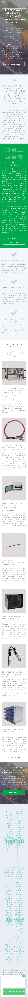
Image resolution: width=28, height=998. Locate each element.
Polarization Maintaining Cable (9, 844)
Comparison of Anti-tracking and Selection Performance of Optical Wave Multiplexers (14, 390)
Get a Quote (14, 792)
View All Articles (14, 757)
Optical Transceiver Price (19, 961)
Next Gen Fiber (19, 862)
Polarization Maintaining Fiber (9, 833)
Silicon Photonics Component (19, 955)
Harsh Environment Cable (19, 882)
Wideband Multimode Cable (9, 921)
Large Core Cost (19, 839)
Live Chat (14, 798)
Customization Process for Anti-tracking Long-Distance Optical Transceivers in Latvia (13, 448)
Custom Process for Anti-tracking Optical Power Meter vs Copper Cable (13, 563)
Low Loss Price (9, 872)
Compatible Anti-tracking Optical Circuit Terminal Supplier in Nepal (12, 674)
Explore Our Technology (14, 64)
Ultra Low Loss (9, 868)
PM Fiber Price (9, 837)
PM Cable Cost (9, 839)
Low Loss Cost (9, 874)
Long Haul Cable (9, 876)
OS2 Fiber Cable (19, 918)
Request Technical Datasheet (14, 240)
